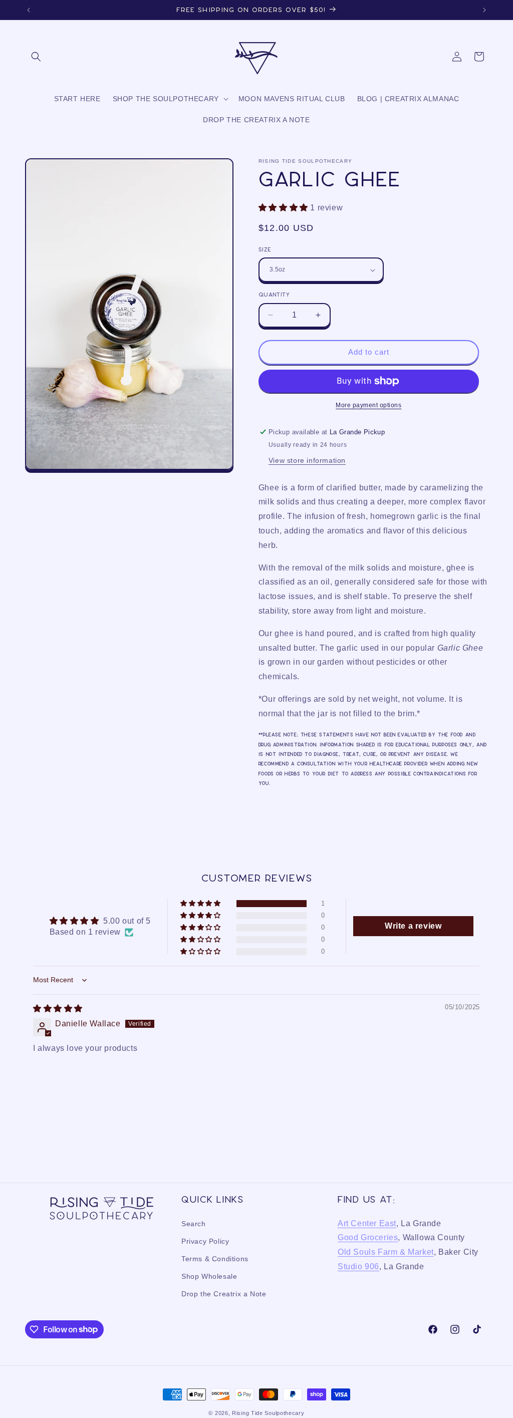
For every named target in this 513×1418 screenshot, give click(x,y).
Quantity (274, 294)
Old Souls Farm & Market (386, 1252)
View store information (307, 460)
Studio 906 (358, 1266)
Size (265, 249)
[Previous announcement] (29, 10)
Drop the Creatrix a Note (223, 1294)
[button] (36, 57)
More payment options (368, 405)
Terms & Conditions (214, 1259)
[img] (58, 1008)
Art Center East (367, 1223)
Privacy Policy (205, 1241)
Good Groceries (368, 1237)
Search (193, 1224)
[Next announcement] (484, 10)
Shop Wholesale (209, 1276)
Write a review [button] (413, 926)
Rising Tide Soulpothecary (268, 1413)
